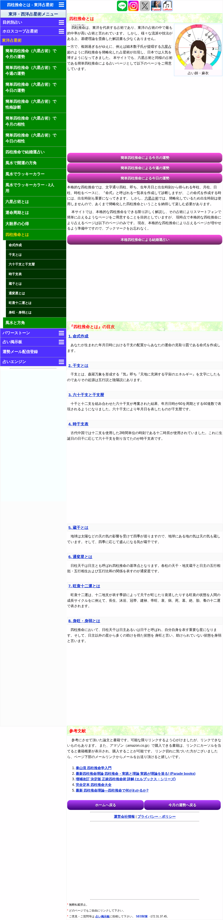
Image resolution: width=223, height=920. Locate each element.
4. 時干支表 (78, 424)
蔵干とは (15, 283)
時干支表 (15, 274)
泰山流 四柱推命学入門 (94, 768)
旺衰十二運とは (20, 303)
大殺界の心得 (17, 223)
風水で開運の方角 (21, 163)
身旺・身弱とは (20, 312)
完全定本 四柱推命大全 (94, 785)
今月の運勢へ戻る (182, 805)
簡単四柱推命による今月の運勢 (145, 158)
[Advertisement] (33, 435)
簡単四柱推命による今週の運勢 (145, 168)
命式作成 (15, 245)
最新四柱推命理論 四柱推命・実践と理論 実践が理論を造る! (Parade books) (135, 773)
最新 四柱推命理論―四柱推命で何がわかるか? (112, 790)
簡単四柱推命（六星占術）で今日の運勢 (30, 87)
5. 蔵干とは (78, 527)
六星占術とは (17, 201)
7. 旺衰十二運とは (84, 586)
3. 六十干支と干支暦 (86, 395)
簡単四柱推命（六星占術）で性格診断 (30, 104)
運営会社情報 (124, 816)
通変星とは (17, 293)
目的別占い (12, 22)
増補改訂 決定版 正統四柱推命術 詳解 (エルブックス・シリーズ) (126, 779)
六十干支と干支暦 (22, 264)
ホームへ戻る (105, 805)
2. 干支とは (78, 365)
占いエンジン (14, 362)
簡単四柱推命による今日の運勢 (145, 178)
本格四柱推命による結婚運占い (145, 240)
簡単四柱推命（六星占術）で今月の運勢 (30, 54)
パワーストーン (16, 333)
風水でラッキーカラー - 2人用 (29, 188)
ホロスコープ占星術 (20, 31)
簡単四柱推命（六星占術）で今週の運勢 (30, 70)
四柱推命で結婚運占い (25, 152)
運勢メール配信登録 (20, 351)
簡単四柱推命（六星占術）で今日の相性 (30, 138)
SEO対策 (142, 916)
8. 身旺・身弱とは (84, 621)
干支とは (15, 254)
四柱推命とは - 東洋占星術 (30, 5)
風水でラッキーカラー (25, 174)
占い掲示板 (12, 342)
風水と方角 (15, 322)
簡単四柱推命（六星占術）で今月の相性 (30, 121)
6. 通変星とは (80, 557)
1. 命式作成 (78, 336)
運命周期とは (17, 212)
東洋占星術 (12, 40)
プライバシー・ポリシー (156, 816)
